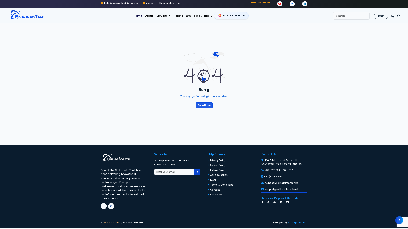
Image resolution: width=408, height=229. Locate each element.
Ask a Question (219, 175)
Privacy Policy (218, 160)
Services (162, 16)
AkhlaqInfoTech (112, 222)
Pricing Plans (182, 16)
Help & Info (201, 16)
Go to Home (204, 105)
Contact (215, 189)
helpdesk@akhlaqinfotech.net (282, 182)
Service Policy (218, 165)
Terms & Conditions (221, 184)
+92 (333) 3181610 (273, 176)
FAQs (213, 179)
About (149, 16)
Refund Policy (218, 170)
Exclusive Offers (231, 15)
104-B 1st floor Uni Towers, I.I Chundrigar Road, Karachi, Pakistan (281, 162)
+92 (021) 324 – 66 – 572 (279, 170)
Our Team (216, 194)
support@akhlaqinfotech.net (281, 189)
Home (138, 16)
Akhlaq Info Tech (297, 222)
